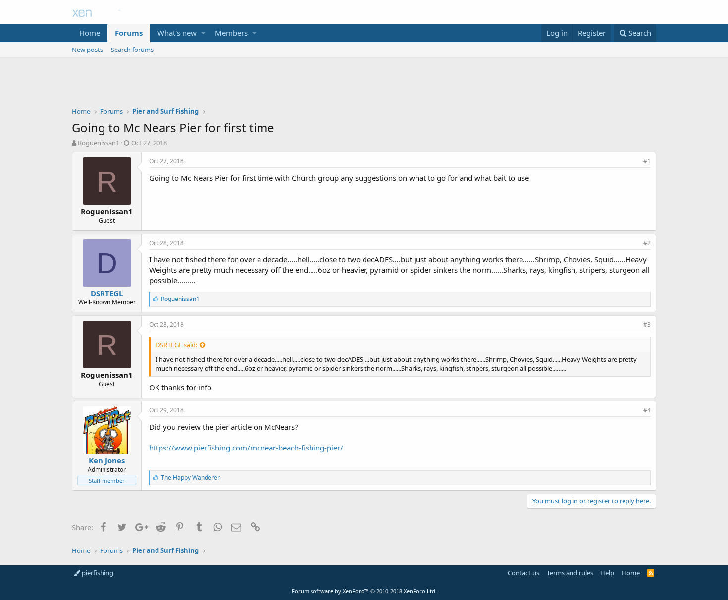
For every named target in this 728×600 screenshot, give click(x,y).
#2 (647, 243)
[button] (203, 33)
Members (231, 33)
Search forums (132, 49)
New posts (87, 49)
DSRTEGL (107, 293)
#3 (647, 324)
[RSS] (650, 572)
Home (89, 33)
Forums (129, 33)
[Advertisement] (364, 84)
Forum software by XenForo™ (364, 591)
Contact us (523, 572)
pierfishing (96, 572)
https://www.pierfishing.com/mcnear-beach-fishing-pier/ (246, 447)
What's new (177, 33)
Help (607, 572)
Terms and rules (570, 572)
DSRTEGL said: (176, 344)
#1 (647, 161)
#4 (647, 410)
